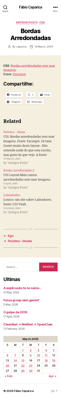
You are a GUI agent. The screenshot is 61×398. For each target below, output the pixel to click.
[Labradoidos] (30, 204)
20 (7, 365)
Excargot (19, 74)
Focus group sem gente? (21, 300)
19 (53, 360)
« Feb (8, 376)
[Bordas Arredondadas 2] (30, 179)
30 (30, 370)
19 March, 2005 (44, 46)
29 (22, 370)
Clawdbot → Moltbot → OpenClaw (27, 324)
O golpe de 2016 (15, 312)
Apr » (52, 376)
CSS (42, 22)
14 (15, 360)
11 (46, 355)
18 (46, 360)
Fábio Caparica (30, 7)
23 (30, 365)
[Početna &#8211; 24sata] (30, 147)
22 (22, 365)
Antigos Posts (27, 22)
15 (22, 360)
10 (38, 355)
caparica (21, 46)
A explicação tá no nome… (22, 288)
